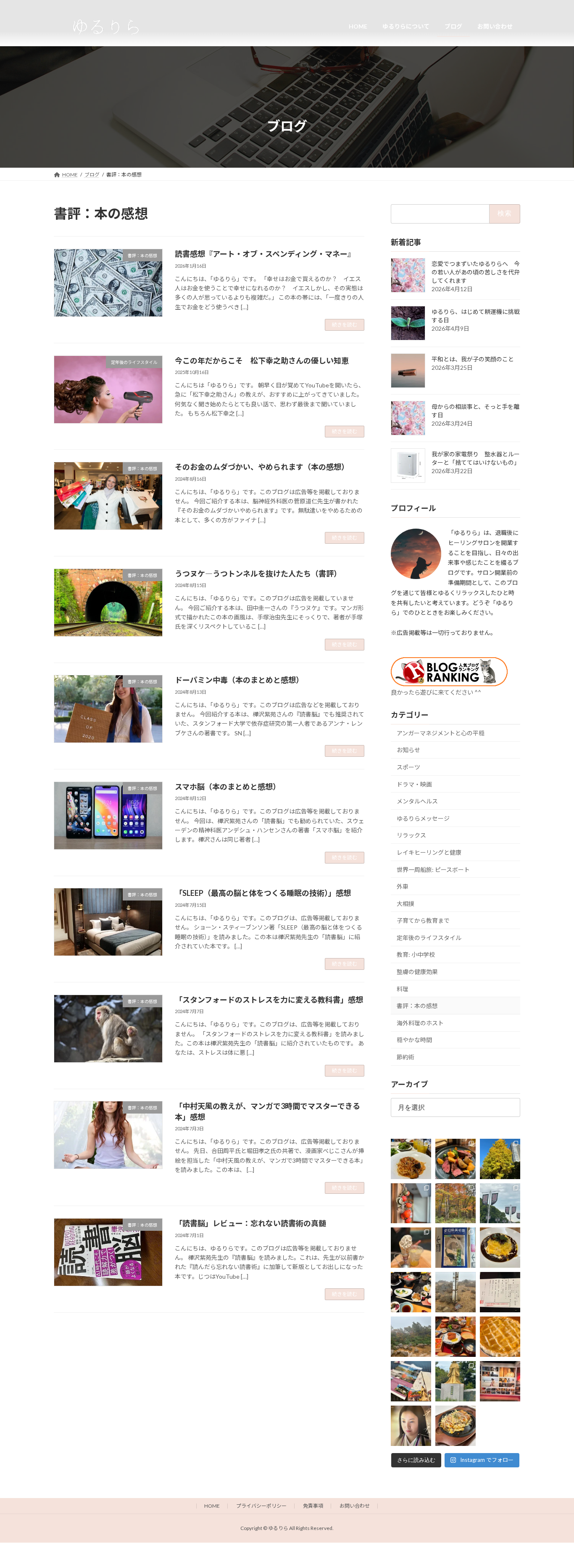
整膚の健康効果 (417, 971)
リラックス (411, 835)
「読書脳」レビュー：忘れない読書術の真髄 (250, 1223)
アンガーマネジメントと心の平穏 (440, 732)
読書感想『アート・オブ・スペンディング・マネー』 (265, 253)
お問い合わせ (355, 1506)
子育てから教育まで (423, 920)
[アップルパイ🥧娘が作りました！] (500, 1337)
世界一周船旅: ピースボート (433, 869)
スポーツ (408, 767)
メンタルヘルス (417, 801)
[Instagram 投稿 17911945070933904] (455, 1203)
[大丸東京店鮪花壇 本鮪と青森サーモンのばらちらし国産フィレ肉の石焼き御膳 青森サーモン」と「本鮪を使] (455, 1337)
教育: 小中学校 (416, 954)
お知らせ (408, 749)
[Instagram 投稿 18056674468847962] (500, 1203)
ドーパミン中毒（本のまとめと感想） (239, 680)
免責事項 (313, 1506)
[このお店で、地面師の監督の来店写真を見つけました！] (455, 1426)
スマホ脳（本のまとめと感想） (227, 786)
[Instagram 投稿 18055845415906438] (455, 1158)
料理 (402, 988)
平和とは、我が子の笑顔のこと (473, 358)
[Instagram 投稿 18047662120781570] (500, 1381)
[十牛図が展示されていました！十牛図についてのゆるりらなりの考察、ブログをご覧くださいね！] (455, 1247)
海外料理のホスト (420, 1022)
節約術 (405, 1057)
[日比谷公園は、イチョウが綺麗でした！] (500, 1158)
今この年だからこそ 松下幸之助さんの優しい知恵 (262, 360)
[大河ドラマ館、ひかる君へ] (411, 1426)
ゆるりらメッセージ (423, 818)
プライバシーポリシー (261, 1506)
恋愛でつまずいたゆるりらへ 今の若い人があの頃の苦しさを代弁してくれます (476, 272)
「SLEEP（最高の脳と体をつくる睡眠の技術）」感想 (263, 893)
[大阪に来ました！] (411, 1247)
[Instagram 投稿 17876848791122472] (411, 1158)
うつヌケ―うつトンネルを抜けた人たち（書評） (258, 573)
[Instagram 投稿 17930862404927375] (411, 1381)
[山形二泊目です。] (411, 1292)
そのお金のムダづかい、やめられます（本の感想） (262, 466)
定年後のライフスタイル (429, 937)
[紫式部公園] (455, 1381)
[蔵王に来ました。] (455, 1292)
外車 (402, 886)
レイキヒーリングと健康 (429, 852)
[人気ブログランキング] (449, 683)
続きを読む (344, 324)
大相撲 (405, 903)
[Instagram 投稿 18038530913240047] (411, 1203)
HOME (212, 1506)
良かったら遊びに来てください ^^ (436, 691)
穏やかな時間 (414, 1039)
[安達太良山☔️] (411, 1337)
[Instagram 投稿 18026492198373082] (500, 1292)
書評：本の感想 (417, 1005)
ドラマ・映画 (414, 783)
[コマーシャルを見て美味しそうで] (500, 1247)
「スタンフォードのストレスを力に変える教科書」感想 (269, 999)
